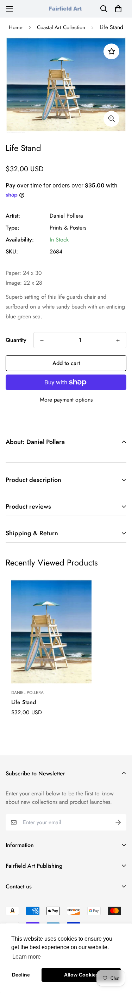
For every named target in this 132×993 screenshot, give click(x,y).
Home (16, 27)
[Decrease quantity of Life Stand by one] (42, 340)
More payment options (66, 400)
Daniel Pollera (66, 216)
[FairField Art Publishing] (66, 8)
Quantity (16, 340)
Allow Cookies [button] (81, 975)
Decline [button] (21, 975)
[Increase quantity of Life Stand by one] (118, 340)
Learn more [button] (26, 957)
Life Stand (23, 702)
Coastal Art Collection (61, 27)
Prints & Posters (68, 228)
